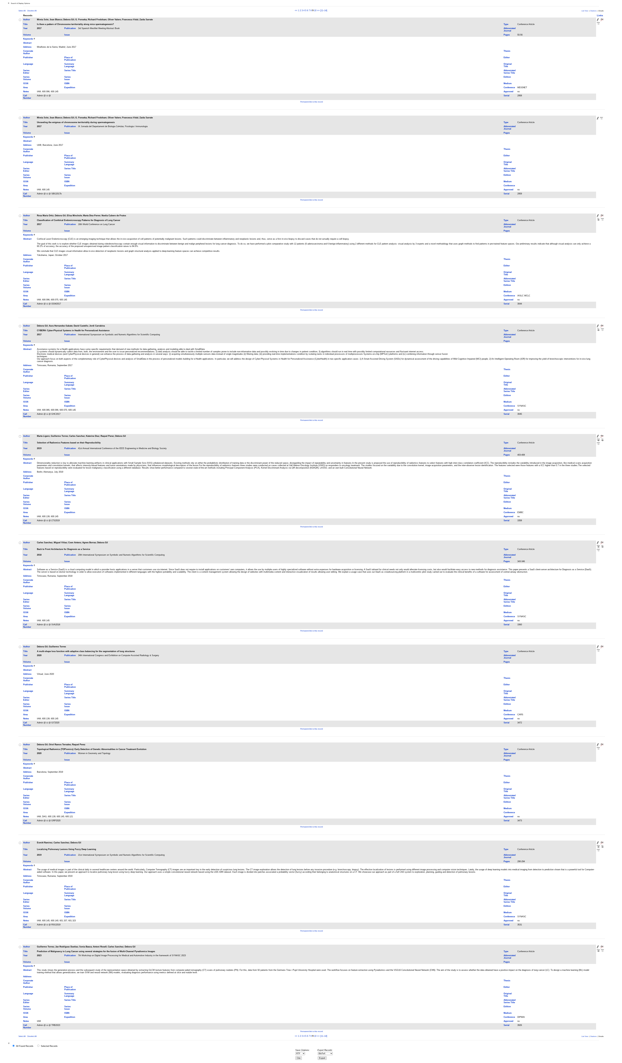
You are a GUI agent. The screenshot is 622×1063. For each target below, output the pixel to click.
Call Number (27, 96)
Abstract (27, 43)
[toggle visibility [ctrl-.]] (9, 1044)
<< (296, 10)
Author (26, 19)
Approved (508, 91)
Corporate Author (28, 52)
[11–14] (323, 10)
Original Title (508, 65)
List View (585, 11)
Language (28, 64)
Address (27, 47)
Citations (593, 11)
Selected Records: (49, 1046)
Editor (507, 57)
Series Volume (27, 78)
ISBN (66, 83)
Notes (26, 91)
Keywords (28, 39)
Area (25, 87)
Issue (67, 35)
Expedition (69, 87)
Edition (507, 77)
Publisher (28, 57)
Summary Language (69, 65)
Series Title (70, 70)
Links (600, 15)
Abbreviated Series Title (510, 71)
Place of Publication (70, 58)
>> (318, 10)
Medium (508, 83)
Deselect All (31, 11)
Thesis (507, 51)
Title (25, 24)
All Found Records (24, 1046)
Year (25, 28)
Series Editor (26, 71)
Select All (21, 11)
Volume (27, 35)
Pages (507, 35)
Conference (509, 87)
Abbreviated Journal (510, 29)
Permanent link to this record (311, 102)
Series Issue (67, 78)
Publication (70, 28)
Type (506, 24)
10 (315, 10)
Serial (506, 95)
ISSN (25, 83)
